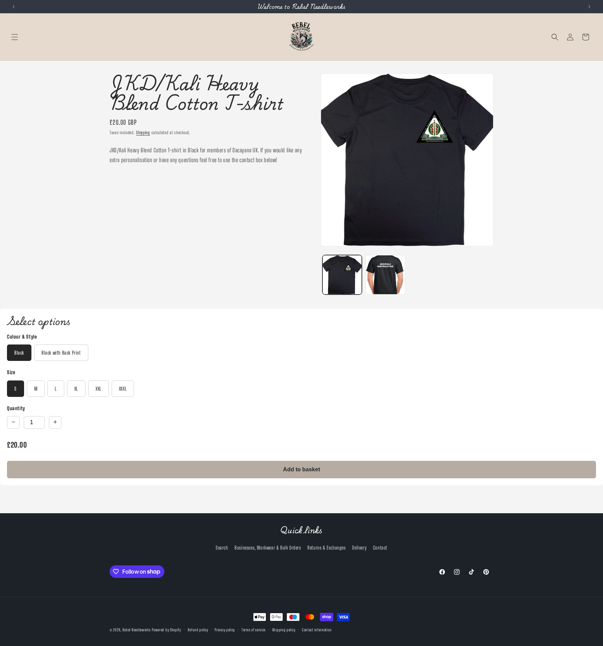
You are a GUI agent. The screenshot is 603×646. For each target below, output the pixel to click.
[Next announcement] (589, 6)
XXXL (123, 389)
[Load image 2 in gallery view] (385, 275)
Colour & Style (22, 337)
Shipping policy (284, 629)
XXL (99, 389)
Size (11, 372)
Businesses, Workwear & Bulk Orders (267, 548)
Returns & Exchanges (326, 548)
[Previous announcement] (13, 6)
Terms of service (253, 629)
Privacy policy (225, 629)
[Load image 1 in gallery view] (342, 275)
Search (222, 548)
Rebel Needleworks (136, 629)
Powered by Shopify (166, 629)
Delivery (359, 548)
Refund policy (198, 629)
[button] (14, 37)
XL (76, 389)
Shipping (143, 132)
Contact (380, 548)
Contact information (317, 629)
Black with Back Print (61, 353)
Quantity (16, 408)
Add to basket (301, 469)
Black (19, 353)
